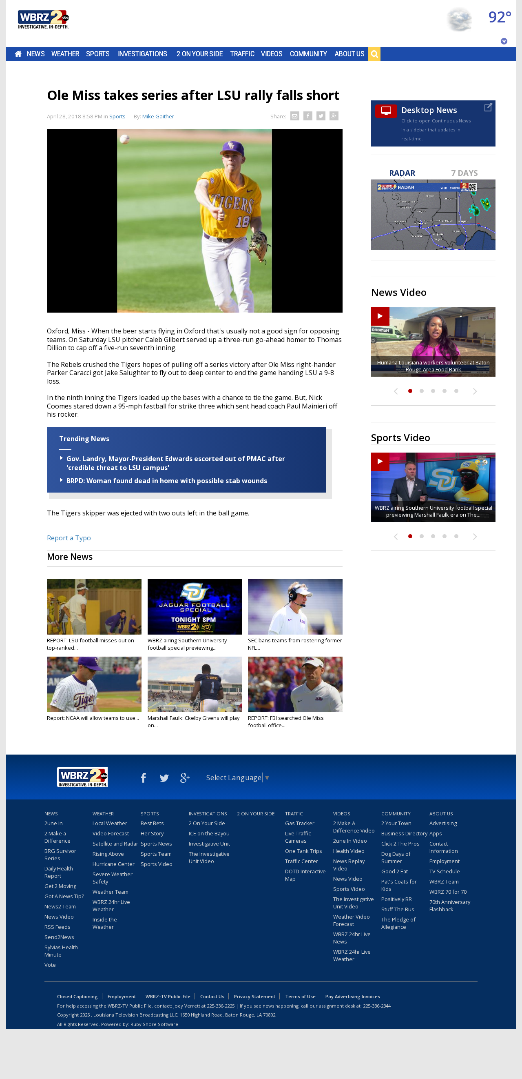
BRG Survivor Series (60, 854)
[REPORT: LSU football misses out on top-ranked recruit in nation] (94, 607)
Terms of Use (300, 996)
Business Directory (404, 833)
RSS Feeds (57, 926)
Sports (98, 54)
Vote (50, 964)
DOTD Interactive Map (305, 875)
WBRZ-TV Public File (168, 996)
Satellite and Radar (115, 843)
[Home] (42, 23)
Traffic (242, 54)
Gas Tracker (299, 823)
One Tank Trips (303, 851)
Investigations (143, 54)
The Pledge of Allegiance (398, 923)
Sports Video (157, 864)
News (35, 54)
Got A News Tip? (64, 896)
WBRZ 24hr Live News (352, 937)
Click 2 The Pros (400, 843)
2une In (53, 823)
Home (18, 54)
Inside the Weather (105, 923)
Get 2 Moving (60, 886)
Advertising (443, 823)
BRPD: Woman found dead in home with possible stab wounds (166, 480)
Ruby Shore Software (154, 1024)
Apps (435, 833)
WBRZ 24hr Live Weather (111, 905)
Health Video (349, 851)
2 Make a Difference (57, 837)
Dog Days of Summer (396, 857)
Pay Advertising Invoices (352, 996)
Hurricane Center (114, 864)
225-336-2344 (377, 1006)
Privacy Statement (254, 996)
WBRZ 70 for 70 (448, 891)
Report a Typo (69, 537)
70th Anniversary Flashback (449, 905)
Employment (444, 861)
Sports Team (156, 853)
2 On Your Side (200, 54)
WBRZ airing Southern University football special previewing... (187, 644)
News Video (59, 916)
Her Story (152, 833)
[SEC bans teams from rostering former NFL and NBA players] (295, 607)
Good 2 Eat (394, 871)
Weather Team (110, 891)
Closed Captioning (77, 996)
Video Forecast (111, 833)
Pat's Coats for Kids (399, 885)
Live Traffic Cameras (298, 837)
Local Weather (110, 823)
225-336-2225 (220, 1006)
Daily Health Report (58, 872)
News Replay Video (349, 864)
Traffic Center (301, 861)
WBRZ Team (444, 881)
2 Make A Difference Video (354, 826)
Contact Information (443, 847)
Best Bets (152, 823)
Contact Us (212, 996)
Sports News (156, 843)
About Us (350, 54)
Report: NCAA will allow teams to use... (93, 718)
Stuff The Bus (397, 909)
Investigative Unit (209, 843)
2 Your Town (396, 823)
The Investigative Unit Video (209, 857)
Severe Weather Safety (113, 877)
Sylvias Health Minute (61, 951)
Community (308, 54)
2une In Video (350, 840)
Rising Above (108, 853)
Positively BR (396, 899)
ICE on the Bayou (209, 833)
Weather (65, 54)
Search (374, 54)
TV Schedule (444, 871)
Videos (272, 54)
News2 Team (60, 906)
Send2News (59, 937)
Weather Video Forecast (351, 920)
